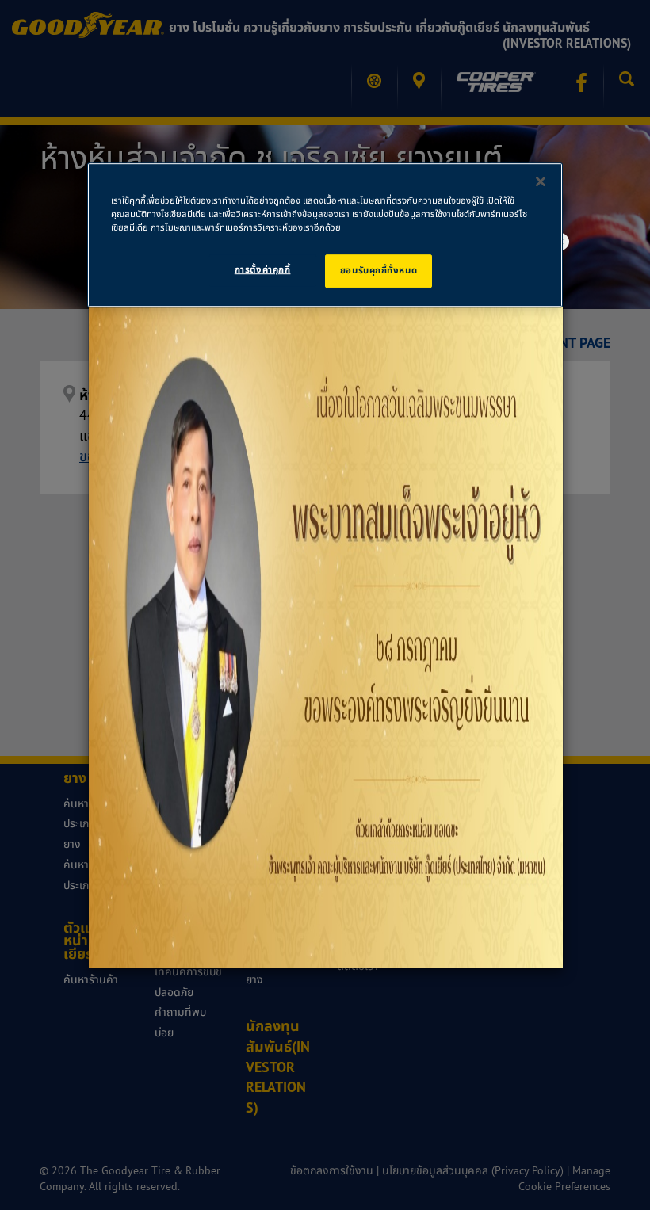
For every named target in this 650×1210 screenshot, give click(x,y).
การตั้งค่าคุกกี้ (263, 269)
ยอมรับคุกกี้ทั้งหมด (378, 270)
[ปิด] (540, 181)
